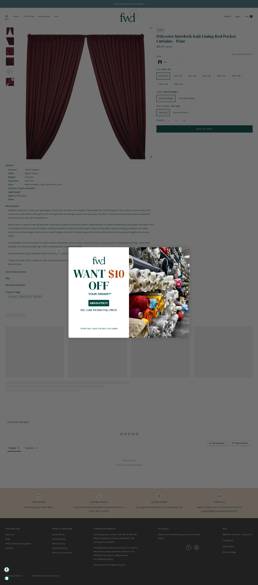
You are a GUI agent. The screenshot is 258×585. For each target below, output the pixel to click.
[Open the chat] (6, 578)
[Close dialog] (59, 251)
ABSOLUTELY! (99, 303)
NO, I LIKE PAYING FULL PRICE (99, 310)
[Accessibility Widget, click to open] (6, 569)
